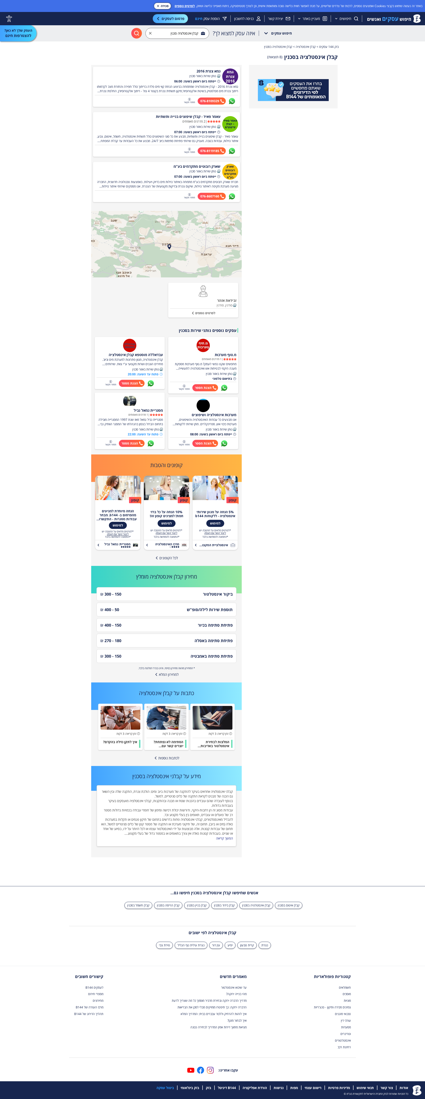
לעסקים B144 (94, 987)
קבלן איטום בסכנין (288, 905)
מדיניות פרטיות (339, 1087)
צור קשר (387, 1087)
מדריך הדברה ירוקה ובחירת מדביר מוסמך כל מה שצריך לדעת (209, 1000)
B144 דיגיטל (227, 1087)
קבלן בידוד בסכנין (224, 905)
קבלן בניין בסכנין (197, 905)
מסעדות (346, 1027)
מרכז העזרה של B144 (89, 1007)
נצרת (264, 945)
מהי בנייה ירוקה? (236, 994)
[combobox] (177, 33)
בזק (208, 1087)
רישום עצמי (313, 1087)
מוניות (347, 1000)
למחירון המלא (169, 674)
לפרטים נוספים (185, 6)
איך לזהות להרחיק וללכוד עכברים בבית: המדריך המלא (214, 1014)
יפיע (230, 945)
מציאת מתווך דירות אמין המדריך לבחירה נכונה (218, 1027)
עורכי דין (346, 1020)
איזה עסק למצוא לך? (234, 33)
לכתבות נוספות (168, 758)
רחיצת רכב (344, 1047)
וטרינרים (345, 1034)
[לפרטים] (293, 90)
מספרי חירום (95, 994)
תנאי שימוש (365, 1087)
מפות (294, 1087)
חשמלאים (345, 987)
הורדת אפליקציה (255, 1087)
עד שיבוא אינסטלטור (234, 987)
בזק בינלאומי (190, 1087)
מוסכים (347, 994)
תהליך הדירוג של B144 (88, 1014)
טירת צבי (164, 945)
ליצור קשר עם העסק (215, 533)
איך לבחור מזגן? (237, 1020)
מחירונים (98, 1000)
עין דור (216, 945)
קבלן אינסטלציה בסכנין (256, 905)
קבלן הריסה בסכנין (168, 905)
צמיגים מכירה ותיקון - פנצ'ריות (332, 1007)
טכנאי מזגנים (343, 1014)
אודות (404, 1087)
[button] (218, 76)
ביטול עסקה (165, 1087)
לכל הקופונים (168, 557)
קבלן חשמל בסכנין (138, 905)
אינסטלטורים (343, 1040)
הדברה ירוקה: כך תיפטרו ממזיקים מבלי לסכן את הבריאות (212, 1007)
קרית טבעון (247, 945)
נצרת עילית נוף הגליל (191, 945)
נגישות (279, 1087)
